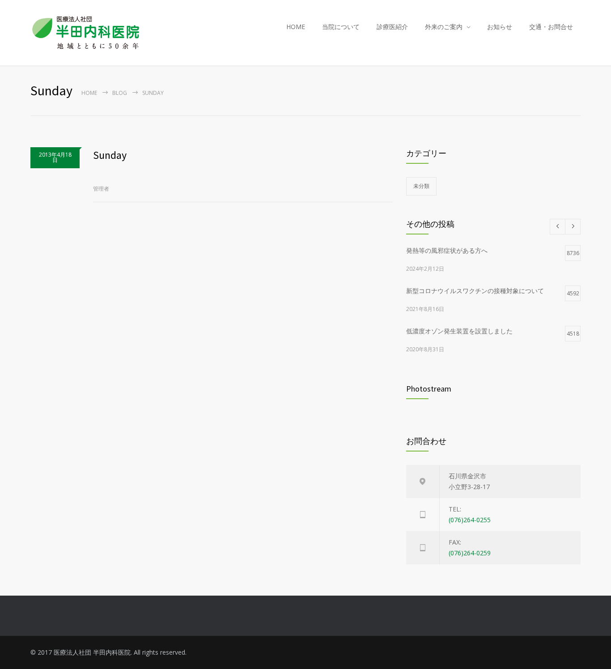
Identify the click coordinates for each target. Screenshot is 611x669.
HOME (295, 26)
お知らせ (499, 26)
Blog (119, 93)
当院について (341, 26)
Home (89, 93)
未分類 (421, 186)
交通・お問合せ (551, 26)
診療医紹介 (392, 26)
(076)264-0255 (470, 520)
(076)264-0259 (470, 553)
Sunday (110, 155)
